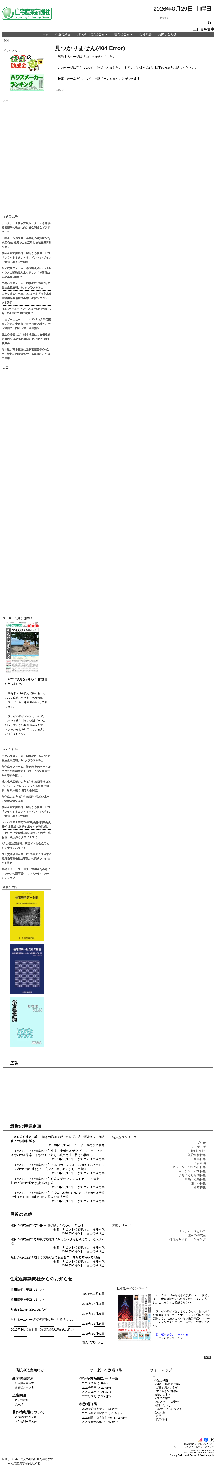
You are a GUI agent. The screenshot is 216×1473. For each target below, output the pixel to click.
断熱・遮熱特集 (195, 1179)
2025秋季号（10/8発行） (97, 1396)
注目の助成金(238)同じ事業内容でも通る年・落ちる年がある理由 (55, 1257)
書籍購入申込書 (24, 1387)
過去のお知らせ (92, 1342)
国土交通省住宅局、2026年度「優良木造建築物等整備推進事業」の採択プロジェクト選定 (26, 298)
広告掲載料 (22, 1400)
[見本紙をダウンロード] (134, 1340)
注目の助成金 (95, 1233)
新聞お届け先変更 (167, 1387)
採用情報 (161, 1419)
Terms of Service (198, 1455)
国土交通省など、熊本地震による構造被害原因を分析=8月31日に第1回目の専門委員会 (26, 338)
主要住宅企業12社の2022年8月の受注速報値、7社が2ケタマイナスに (26, 834)
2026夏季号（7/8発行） (96, 1383)
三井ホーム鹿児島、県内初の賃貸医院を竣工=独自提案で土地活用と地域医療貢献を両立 (26, 242)
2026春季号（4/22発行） (97, 1387)
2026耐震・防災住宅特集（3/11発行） (105, 1417)
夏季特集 (200, 1159)
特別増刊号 (97, 1145)
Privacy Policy (176, 1455)
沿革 (158, 1415)
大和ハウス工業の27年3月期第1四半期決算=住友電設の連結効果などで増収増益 (26, 824)
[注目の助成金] (26, 62)
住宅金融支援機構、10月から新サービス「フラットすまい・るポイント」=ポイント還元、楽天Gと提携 (26, 257)
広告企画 (200, 1163)
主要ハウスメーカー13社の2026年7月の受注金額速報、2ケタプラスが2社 (26, 285)
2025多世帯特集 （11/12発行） (101, 1422)
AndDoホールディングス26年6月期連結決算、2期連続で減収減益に (26, 310)
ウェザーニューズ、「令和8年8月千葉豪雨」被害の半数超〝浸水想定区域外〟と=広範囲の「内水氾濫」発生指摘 (26, 323)
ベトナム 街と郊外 (192, 1231)
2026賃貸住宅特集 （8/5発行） (101, 1408)
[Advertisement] (26, 158)
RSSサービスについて (168, 1408)
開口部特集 (198, 1183)
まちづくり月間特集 (91, 1159)
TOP (207, 1357)
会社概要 (145, 34)
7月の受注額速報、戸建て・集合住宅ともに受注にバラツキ (25, 845)
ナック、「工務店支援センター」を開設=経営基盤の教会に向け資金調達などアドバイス (26, 227)
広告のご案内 (162, 1398)
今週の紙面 (63, 34)
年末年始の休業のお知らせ (29, 1309)
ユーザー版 (81, 1145)
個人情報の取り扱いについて (199, 1443)
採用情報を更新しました (27, 1289)
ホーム (44, 34)
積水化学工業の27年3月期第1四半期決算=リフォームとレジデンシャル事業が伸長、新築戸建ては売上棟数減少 (26, 785)
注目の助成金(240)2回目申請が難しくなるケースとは (47, 1225)
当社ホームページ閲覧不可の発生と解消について (44, 1319)
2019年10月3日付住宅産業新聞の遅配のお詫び (42, 1329)
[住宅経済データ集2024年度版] (26, 916)
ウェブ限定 (198, 1143)
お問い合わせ (167, 34)
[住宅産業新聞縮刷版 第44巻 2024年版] (26, 1022)
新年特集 (200, 1187)
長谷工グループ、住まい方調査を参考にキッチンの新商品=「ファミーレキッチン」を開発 (26, 873)
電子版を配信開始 (167, 1391)
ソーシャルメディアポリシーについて (194, 1447)
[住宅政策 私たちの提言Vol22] (26, 969)
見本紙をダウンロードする (172, 1334)
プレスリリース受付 (166, 1401)
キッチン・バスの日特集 (189, 1167)
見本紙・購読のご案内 (92, 34)
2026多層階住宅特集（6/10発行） (102, 1413)
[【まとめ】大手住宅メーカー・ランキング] (26, 82)
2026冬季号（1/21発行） (97, 1392)
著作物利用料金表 (26, 1417)
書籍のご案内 (123, 34)
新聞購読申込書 (24, 1383)
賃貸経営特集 (197, 1155)
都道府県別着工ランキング (187, 1239)
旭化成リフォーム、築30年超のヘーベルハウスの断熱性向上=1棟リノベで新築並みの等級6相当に (26, 272)
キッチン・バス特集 (192, 1171)
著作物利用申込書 (26, 1421)
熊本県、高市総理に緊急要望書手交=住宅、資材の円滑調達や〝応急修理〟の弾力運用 (26, 353)
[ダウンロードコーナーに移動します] (22, 672)
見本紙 (19, 1404)
